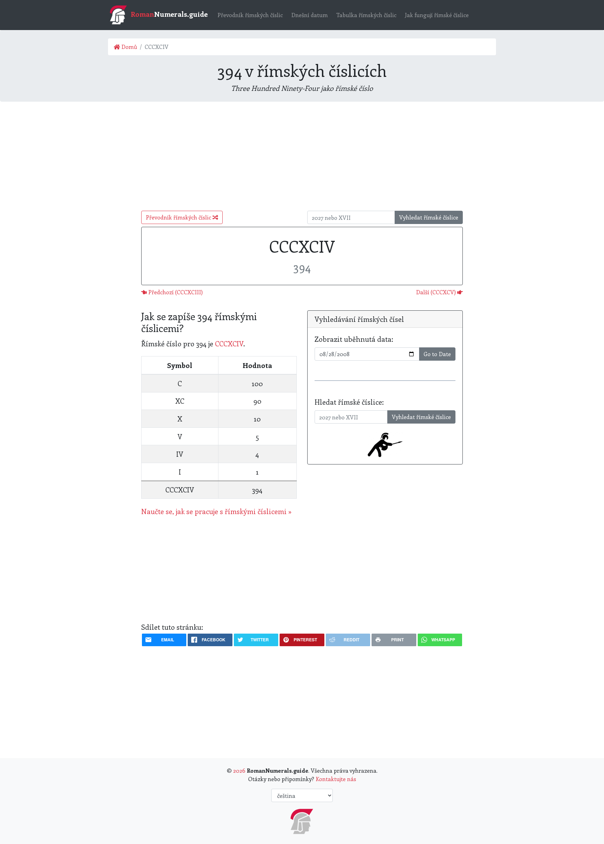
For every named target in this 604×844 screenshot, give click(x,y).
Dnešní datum (309, 15)
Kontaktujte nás (336, 778)
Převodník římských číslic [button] (179, 217)
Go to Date (437, 354)
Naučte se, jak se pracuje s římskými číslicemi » (216, 511)
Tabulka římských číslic (366, 15)
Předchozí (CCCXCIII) (175, 292)
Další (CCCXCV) (436, 292)
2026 (239, 770)
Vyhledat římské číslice (428, 217)
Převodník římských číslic (250, 15)
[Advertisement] (302, 156)
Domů (128, 46)
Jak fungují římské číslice (437, 15)
